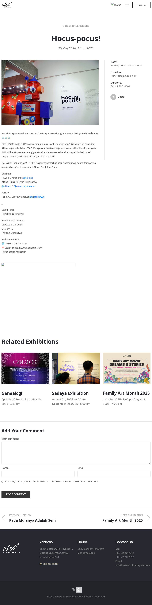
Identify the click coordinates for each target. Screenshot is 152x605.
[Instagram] (73, 590)
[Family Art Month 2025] (127, 368)
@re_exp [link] (28, 178)
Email (80, 467)
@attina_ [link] (6, 186)
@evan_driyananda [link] (24, 186)
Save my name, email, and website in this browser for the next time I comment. (52, 481)
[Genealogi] (25, 368)
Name (5, 467)
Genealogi (11, 393)
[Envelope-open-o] (79, 590)
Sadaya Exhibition (70, 393)
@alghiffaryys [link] (37, 197)
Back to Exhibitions (77, 25)
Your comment (10, 438)
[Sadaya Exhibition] (76, 368)
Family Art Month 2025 (126, 393)
